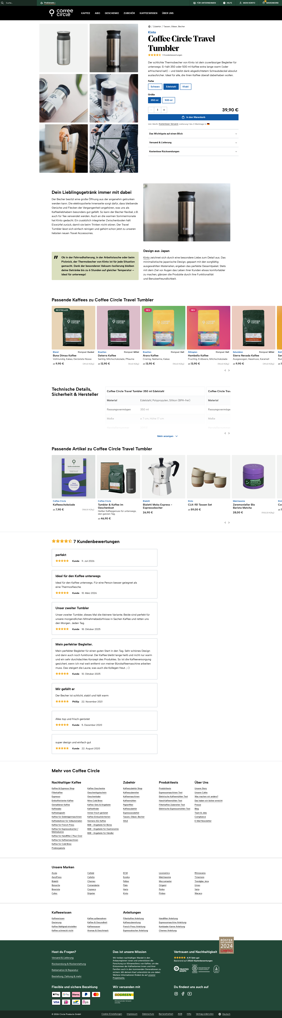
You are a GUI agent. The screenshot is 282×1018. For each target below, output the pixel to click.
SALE (125, 821)
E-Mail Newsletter (203, 821)
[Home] (61, 13)
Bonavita (56, 885)
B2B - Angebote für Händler (100, 833)
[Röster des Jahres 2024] (226, 945)
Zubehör (129, 13)
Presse (198, 804)
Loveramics (164, 873)
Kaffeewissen (148, 13)
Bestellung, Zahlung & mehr (67, 976)
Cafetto (91, 877)
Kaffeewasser (93, 926)
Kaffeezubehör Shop (132, 788)
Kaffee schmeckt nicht (62, 930)
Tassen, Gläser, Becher (174, 27)
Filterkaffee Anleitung (133, 918)
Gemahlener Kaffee (61, 804)
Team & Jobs (201, 813)
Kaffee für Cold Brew (62, 844)
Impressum (132, 1014)
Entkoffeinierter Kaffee (62, 800)
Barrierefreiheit (166, 1014)
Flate (125, 885)
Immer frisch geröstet (97, 813)
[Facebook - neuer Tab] (183, 994)
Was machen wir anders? (206, 796)
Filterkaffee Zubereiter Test (172, 804)
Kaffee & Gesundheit (97, 922)
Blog (197, 808)
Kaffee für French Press (63, 825)
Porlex (162, 889)
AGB (180, 1014)
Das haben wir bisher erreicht (209, 800)
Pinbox (162, 893)
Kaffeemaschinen (131, 796)
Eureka (126, 877)
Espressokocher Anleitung (135, 930)
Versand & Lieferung (63, 957)
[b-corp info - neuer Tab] (201, 969)
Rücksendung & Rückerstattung (69, 963)
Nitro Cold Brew (95, 800)
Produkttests (165, 788)
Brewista (56, 889)
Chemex (91, 881)
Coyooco (91, 889)
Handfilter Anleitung (168, 918)
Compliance (200, 817)
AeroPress (57, 877)
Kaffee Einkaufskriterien (98, 817)
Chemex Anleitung (168, 930)
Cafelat (90, 873)
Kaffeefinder (93, 808)
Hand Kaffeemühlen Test (170, 800)
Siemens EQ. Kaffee (96, 821)
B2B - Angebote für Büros (99, 825)
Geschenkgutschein (96, 792)
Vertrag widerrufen (205, 1014)
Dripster (91, 893)
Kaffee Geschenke (96, 788)
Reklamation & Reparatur (65, 970)
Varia (197, 889)
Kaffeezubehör (130, 808)
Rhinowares (200, 873)
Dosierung (56, 922)
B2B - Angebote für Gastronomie (103, 829)
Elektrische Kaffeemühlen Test (173, 796)
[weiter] (229, 370)
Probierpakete (58, 848)
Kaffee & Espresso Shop (63, 788)
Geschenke (112, 13)
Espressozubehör (131, 813)
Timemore (199, 877)
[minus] (151, 110)
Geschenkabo (93, 796)
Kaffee (85, 13)
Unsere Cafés (201, 792)
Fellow (126, 881)
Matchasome (165, 877)
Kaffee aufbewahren (96, 918)
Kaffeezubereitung (132, 922)
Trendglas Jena (202, 881)
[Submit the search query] (2, 3)
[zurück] (225, 370)
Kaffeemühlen (129, 800)
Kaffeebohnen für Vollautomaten (67, 821)
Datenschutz (148, 1014)
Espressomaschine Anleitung (172, 922)
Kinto (146, 257)
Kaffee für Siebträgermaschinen (67, 817)
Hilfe (189, 1014)
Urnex (197, 885)
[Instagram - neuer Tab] (176, 994)
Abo (97, 13)
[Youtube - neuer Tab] (189, 994)
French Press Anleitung (134, 926)
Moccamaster (165, 881)
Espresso (56, 796)
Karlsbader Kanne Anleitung (172, 926)
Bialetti (55, 881)
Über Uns (167, 13)
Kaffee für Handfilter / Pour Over (67, 836)
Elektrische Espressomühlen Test (174, 808)
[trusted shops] (181, 969)
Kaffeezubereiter (131, 792)
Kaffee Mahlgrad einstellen (64, 926)
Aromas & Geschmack (98, 930)
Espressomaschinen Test (170, 792)
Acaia (54, 873)
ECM (125, 873)
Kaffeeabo (56, 808)
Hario (125, 889)
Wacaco (198, 893)
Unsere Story (201, 788)
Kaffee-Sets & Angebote (99, 804)
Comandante (93, 885)
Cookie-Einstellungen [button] (111, 1014)
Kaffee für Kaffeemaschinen (65, 840)
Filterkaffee (57, 792)
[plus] (164, 110)
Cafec (54, 893)
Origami (162, 885)
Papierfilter (128, 804)
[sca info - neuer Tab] (216, 969)
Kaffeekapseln (58, 813)
